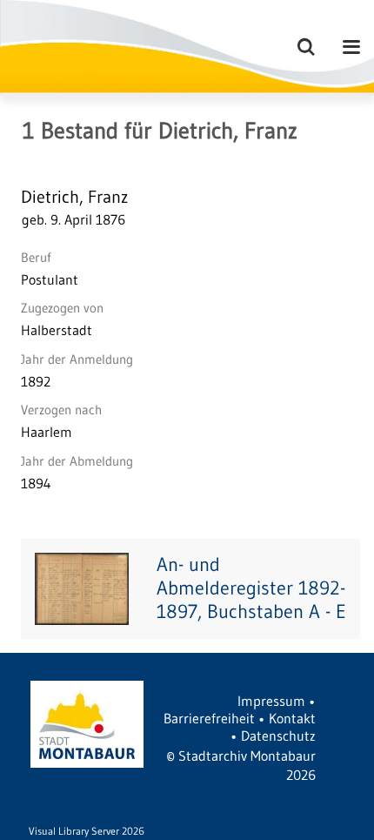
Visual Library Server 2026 (86, 830)
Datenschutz (278, 735)
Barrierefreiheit (209, 718)
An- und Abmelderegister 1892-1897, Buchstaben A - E (251, 588)
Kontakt (292, 718)
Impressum (271, 700)
